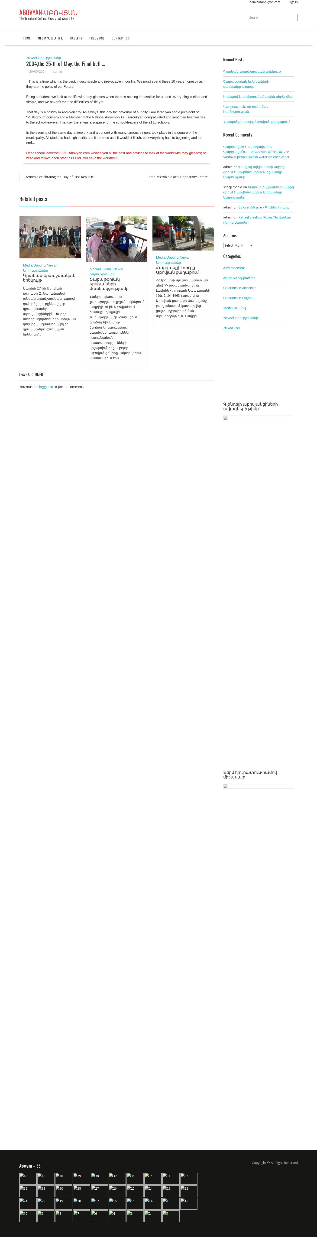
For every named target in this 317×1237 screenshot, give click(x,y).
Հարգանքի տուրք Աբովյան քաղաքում (177, 269)
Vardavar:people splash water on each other (256, 157)
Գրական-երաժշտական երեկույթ (49, 277)
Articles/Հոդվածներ (239, 278)
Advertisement (234, 268)
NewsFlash (231, 328)
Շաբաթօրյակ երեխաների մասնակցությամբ (109, 283)
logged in (46, 386)
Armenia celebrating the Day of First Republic (60, 177)
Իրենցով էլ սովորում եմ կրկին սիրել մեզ (257, 96)
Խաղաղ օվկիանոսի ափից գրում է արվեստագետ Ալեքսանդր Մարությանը (254, 172)
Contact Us (120, 38)
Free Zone (96, 38)
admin (57, 71)
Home (27, 38)
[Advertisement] (258, 367)
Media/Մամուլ (50, 38)
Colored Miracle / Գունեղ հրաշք (263, 207)
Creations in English (237, 298)
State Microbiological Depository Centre (178, 177)
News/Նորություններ (43, 57)
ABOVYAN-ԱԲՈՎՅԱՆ (48, 12)
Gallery (76, 38)
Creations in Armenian (239, 288)
